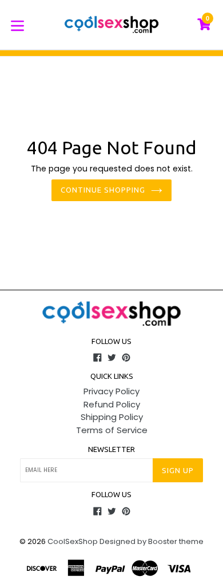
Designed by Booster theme (151, 541)
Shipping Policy (112, 417)
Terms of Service (112, 430)
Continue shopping (103, 190)
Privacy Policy (111, 391)
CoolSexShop (72, 541)
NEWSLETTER (111, 449)
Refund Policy (111, 404)
